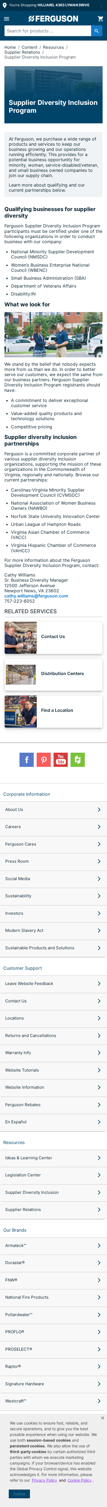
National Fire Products (27, 1297)
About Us (14, 809)
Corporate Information (26, 794)
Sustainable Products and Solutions (39, 947)
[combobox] (51, 30)
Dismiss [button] (19, 1494)
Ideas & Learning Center (28, 1157)
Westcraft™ (15, 1401)
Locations (14, 1018)
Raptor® (13, 1366)
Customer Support (22, 968)
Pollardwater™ (18, 1314)
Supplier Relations (22, 52)
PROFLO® (14, 1331)
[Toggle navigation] (6, 18)
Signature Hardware (24, 1383)
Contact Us (16, 1000)
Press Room (17, 861)
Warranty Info (18, 1052)
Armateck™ (15, 1245)
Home (10, 47)
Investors (14, 913)
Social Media (17, 878)
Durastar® (15, 1262)
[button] (102, 1418)
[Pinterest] (43, 760)
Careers (13, 826)
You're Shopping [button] (48, 5)
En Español (16, 1121)
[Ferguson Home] (53, 19)
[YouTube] (61, 760)
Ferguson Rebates (23, 1104)
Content (30, 47)
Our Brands (14, 1230)
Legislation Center (23, 1174)
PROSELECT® (18, 1349)
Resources (54, 47)
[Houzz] (78, 760)
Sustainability (18, 895)
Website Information (24, 1087)
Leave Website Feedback (29, 983)
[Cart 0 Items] (100, 19)
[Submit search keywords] (96, 30)
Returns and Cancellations (30, 1035)
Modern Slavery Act (24, 930)
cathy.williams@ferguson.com (36, 596)
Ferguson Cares (20, 844)
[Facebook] (26, 760)
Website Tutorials (22, 1070)
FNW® (11, 1280)
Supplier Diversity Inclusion (32, 1192)
